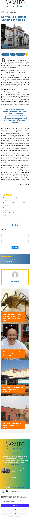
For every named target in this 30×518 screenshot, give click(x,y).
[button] (28, 491)
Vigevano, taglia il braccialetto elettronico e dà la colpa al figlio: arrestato (18, 470)
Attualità (5, 46)
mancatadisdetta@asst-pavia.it (8, 180)
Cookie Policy (11, 516)
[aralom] (3, 12)
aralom (6, 12)
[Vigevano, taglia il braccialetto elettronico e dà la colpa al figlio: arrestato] (5, 470)
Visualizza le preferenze (15, 513)
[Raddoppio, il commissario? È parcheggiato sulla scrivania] (15, 378)
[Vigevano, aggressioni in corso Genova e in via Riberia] (15, 413)
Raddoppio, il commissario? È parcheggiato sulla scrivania (14, 213)
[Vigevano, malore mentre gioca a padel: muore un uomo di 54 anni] (15, 342)
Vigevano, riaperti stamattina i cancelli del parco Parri (14, 203)
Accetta (15, 505)
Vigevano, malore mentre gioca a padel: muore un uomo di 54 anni (13, 208)
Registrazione (20, 251)
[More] (26, 54)
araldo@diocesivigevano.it (17, 487)
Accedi (15, 247)
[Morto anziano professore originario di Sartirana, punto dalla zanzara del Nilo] (15, 306)
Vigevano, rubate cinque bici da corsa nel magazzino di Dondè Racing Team (14, 198)
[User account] (27, 3)
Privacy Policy (18, 516)
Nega (15, 509)
